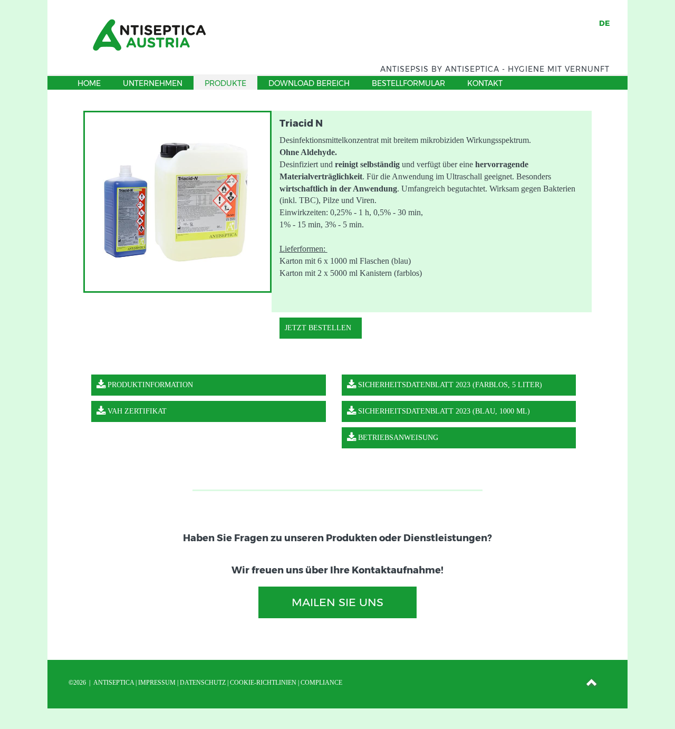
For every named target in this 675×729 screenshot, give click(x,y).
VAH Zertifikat (136, 411)
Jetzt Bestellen (318, 328)
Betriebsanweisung (397, 438)
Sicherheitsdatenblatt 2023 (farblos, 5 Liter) (449, 385)
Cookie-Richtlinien (263, 682)
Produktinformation (149, 385)
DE (604, 23)
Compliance (321, 682)
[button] (592, 684)
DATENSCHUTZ (203, 682)
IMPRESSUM (157, 682)
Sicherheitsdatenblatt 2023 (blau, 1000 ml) (443, 411)
